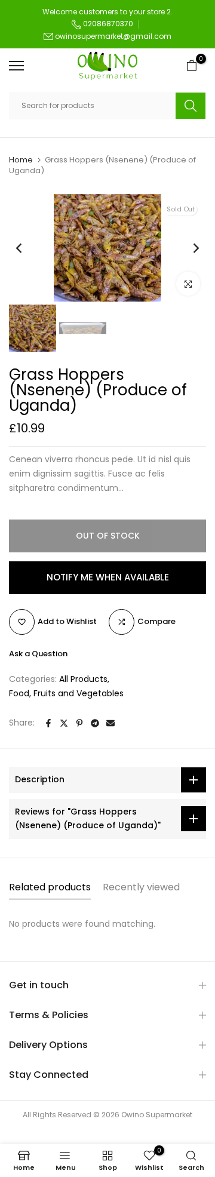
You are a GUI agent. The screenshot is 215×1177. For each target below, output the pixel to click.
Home (21, 160)
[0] (191, 65)
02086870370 (107, 24)
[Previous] (27, 248)
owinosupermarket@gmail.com (113, 36)
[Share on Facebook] (48, 723)
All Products (83, 679)
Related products (50, 887)
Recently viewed (141, 887)
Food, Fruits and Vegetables (66, 693)
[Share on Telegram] (95, 723)
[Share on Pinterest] (79, 723)
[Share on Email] (110, 723)
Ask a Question (38, 653)
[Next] (188, 248)
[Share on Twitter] (64, 723)
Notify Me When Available (108, 577)
